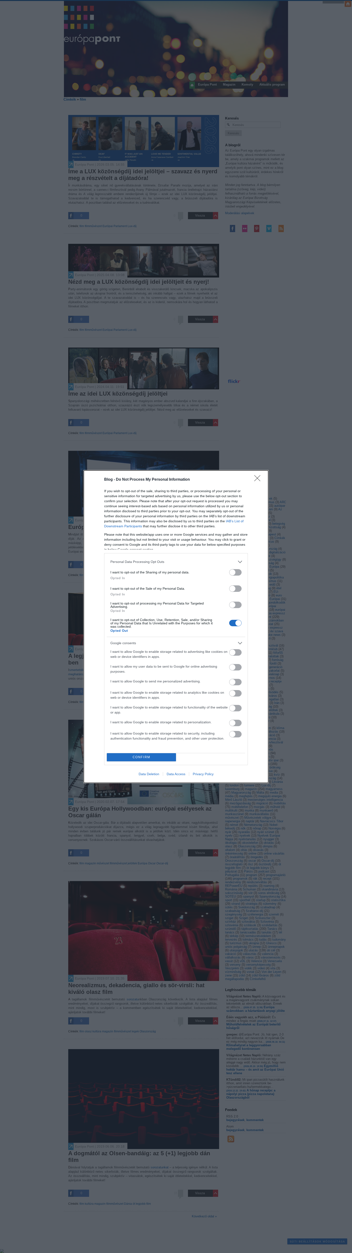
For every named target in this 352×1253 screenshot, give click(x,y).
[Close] (258, 479)
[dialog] (176, 626)
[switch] (235, 572)
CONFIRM (141, 757)
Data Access (176, 774)
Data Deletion (149, 774)
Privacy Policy (203, 774)
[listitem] (176, 561)
